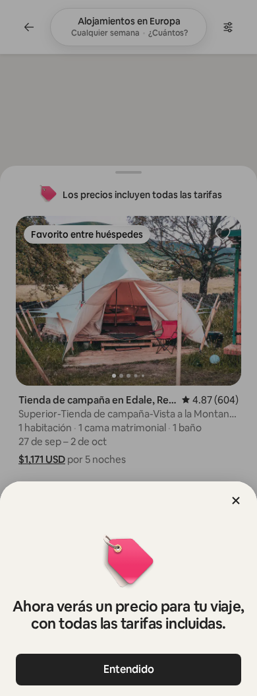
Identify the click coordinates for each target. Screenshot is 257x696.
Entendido (128, 669)
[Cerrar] (236, 500)
